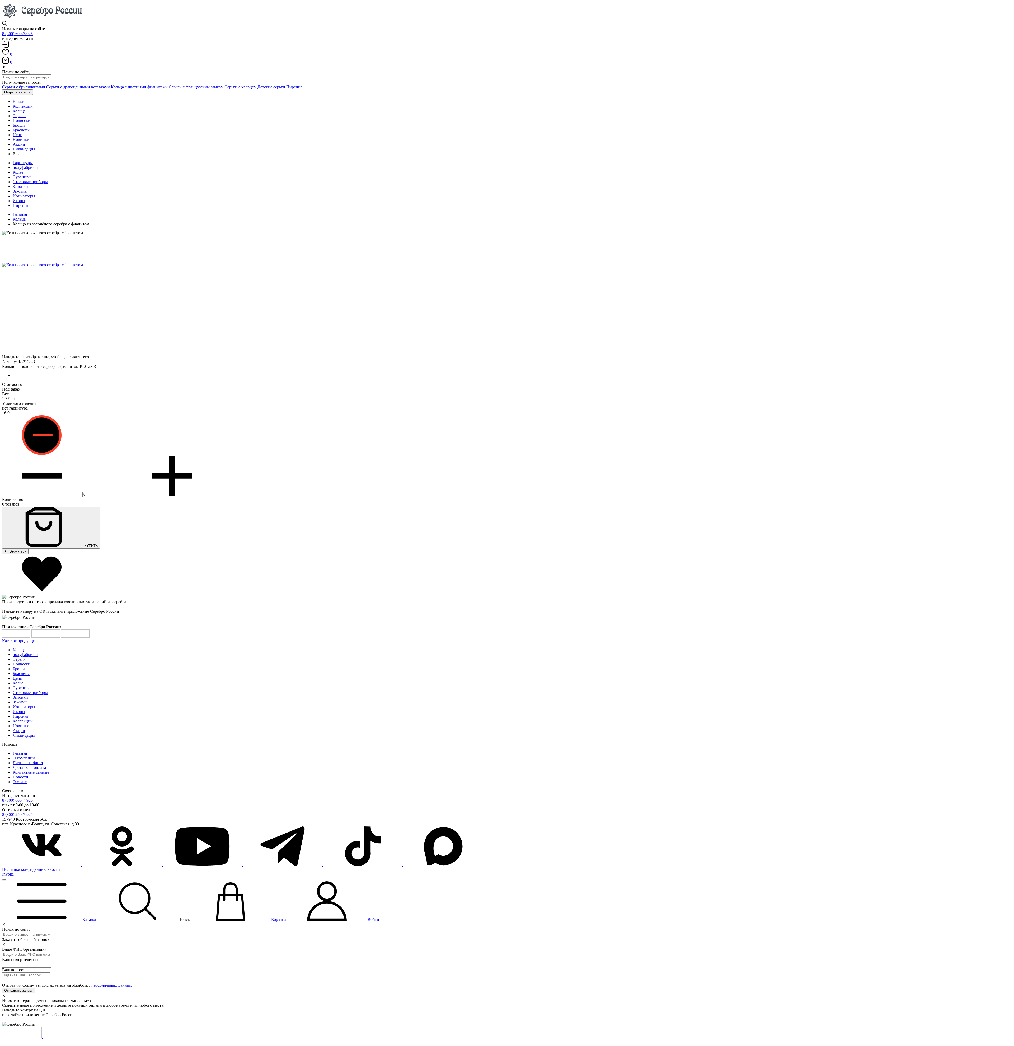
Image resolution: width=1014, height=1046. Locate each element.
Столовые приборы (30, 181)
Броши (19, 669)
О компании (24, 758)
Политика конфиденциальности (31, 869)
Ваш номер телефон (20, 959)
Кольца (19, 219)
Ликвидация (24, 735)
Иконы (19, 200)
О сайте (20, 781)
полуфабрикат (25, 167)
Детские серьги (271, 87)
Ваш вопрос (13, 970)
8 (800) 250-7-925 (17, 814)
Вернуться (17, 551)
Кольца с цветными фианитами (139, 87)
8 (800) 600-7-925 (17, 33)
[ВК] (42, 864)
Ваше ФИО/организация (24, 949)
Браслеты (21, 673)
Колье (18, 172)
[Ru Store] (75, 636)
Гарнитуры (23, 162)
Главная (20, 214)
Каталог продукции (20, 641)
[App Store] (46, 636)
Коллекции (23, 721)
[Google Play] (16, 636)
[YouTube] (203, 864)
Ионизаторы (24, 196)
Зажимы (20, 191)
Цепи (17, 678)
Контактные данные (31, 772)
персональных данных (111, 985)
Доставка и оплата (29, 767)
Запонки (20, 186)
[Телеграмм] (283, 864)
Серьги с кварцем (240, 87)
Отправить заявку (18, 990)
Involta (8, 874)
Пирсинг (294, 87)
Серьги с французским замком (196, 87)
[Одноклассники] (122, 864)
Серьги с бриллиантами (23, 87)
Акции (19, 730)
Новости (20, 777)
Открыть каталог (17, 92)
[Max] (443, 864)
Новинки (21, 726)
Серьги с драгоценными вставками (78, 87)
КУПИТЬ (90, 546)
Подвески (21, 664)
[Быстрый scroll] (4, 880)
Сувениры (22, 177)
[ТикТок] (363, 864)
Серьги (19, 659)
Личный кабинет (28, 762)
